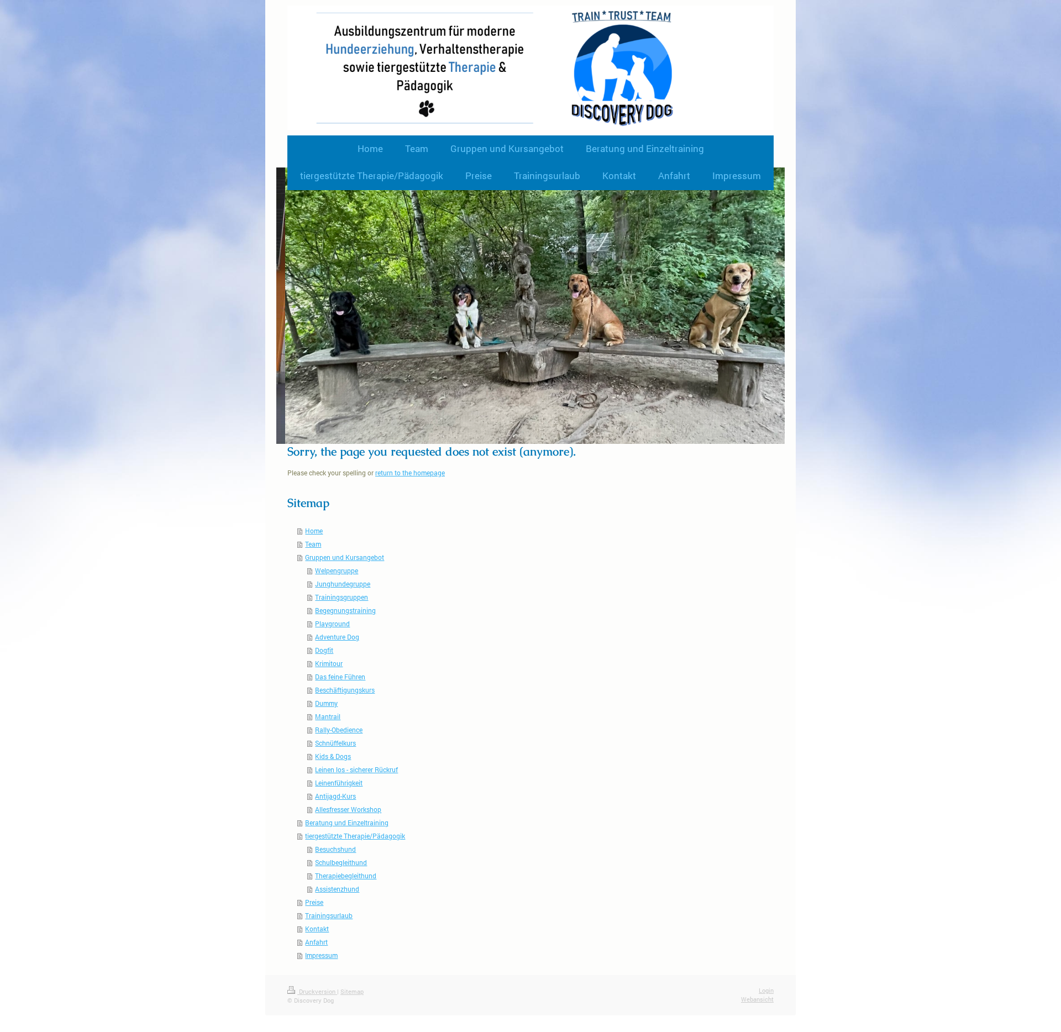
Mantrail (327, 716)
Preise (314, 902)
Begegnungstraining (345, 610)
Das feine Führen (340, 676)
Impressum (321, 955)
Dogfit (324, 650)
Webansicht (757, 999)
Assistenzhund (337, 888)
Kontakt (317, 928)
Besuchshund (335, 849)
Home (314, 530)
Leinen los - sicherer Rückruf (356, 769)
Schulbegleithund (341, 862)
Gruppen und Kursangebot (344, 557)
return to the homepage (410, 472)
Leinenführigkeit (339, 782)
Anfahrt (316, 941)
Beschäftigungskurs (345, 689)
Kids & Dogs (333, 756)
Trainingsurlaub (329, 915)
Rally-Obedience (339, 729)
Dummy (326, 703)
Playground (332, 623)
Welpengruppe (336, 570)
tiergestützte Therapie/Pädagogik (355, 835)
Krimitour (329, 663)
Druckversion (317, 991)
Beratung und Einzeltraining (346, 822)
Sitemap (352, 991)
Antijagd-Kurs (335, 796)
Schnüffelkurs (335, 742)
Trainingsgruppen (341, 597)
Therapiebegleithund (345, 875)
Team (313, 543)
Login (766, 990)
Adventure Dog (337, 636)
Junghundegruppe (342, 583)
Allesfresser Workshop (348, 809)
